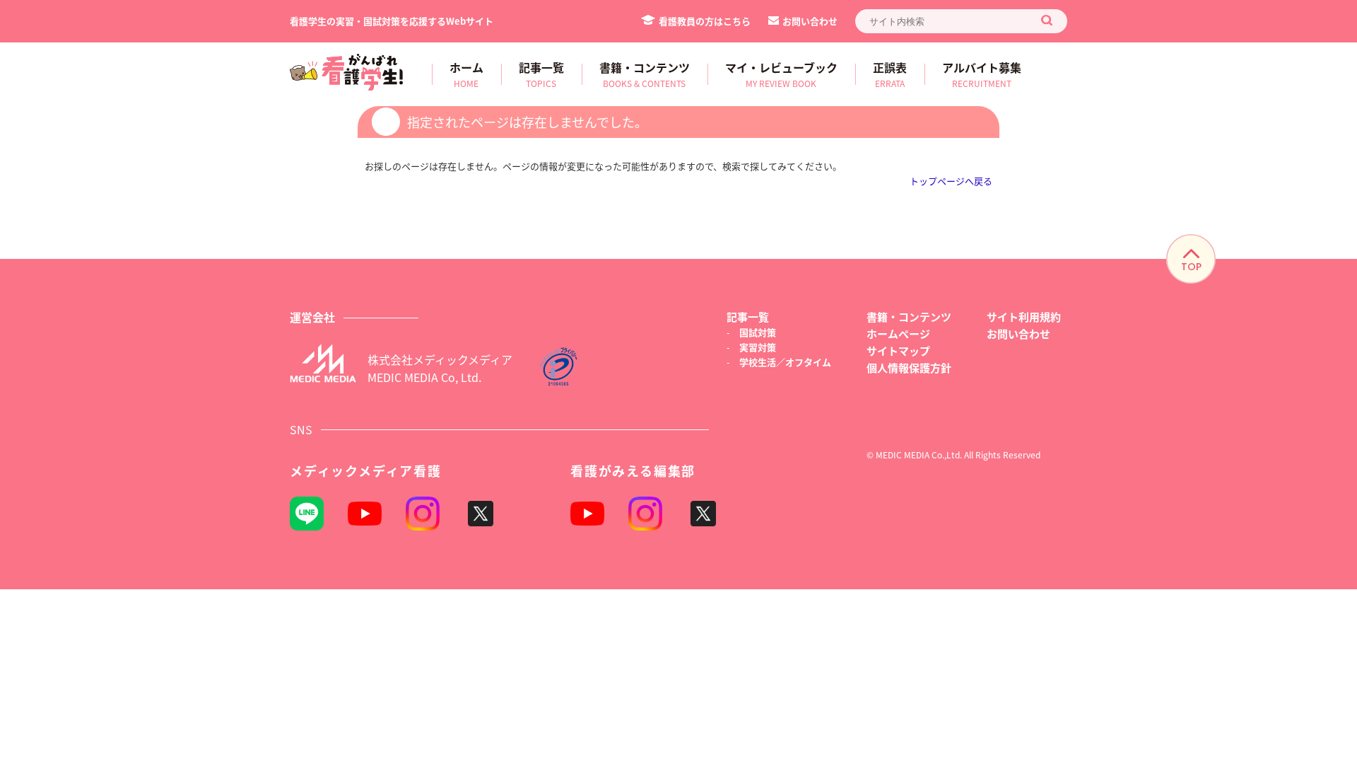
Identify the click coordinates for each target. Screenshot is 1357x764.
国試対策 (757, 332)
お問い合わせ (810, 21)
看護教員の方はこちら (705, 21)
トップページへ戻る (951, 180)
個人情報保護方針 (909, 367)
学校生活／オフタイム (785, 362)
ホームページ (898, 333)
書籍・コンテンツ (909, 316)
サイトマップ (898, 350)
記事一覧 (748, 316)
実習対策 (757, 347)
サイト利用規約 (1024, 316)
